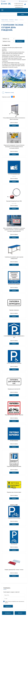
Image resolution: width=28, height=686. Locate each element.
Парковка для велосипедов (14, 518)
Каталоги (20, 613)
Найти (22, 14)
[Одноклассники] (14, 97)
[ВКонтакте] (12, 97)
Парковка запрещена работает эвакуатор (14, 414)
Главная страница (4, 19)
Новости (16, 19)
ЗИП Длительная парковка (14, 284)
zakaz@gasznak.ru (19, 7)
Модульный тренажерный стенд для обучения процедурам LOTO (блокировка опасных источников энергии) (14, 146)
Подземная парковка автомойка (14, 466)
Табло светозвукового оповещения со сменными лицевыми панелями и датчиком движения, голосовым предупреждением (14, 230)
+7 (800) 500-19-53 (18, 3)
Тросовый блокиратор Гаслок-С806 (14, 201)
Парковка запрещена (14, 310)
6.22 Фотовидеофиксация (14, 174)
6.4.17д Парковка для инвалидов (14, 363)
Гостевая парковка (14, 440)
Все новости (19, 41)
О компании (11, 19)
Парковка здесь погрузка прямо (14, 492)
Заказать (14, 125)
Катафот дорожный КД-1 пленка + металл (14, 569)
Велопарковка (14, 543)
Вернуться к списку (9, 92)
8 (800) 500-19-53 (18, 5)
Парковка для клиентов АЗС (14, 389)
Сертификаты (8, 613)
